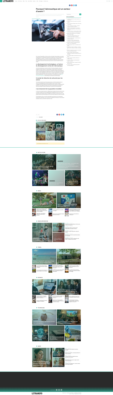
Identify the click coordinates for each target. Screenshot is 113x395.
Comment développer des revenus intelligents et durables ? (42, 301)
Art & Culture (20, 1)
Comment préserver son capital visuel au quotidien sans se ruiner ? (71, 357)
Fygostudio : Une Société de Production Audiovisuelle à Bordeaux (41, 214)
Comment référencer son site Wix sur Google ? (58, 210)
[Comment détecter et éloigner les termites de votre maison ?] (59, 135)
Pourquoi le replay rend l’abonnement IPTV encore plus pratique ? (73, 65)
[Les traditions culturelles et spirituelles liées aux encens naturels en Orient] (73, 178)
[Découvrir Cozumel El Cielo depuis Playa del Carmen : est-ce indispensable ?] (44, 256)
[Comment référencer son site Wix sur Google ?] (50, 210)
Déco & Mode (30, 1)
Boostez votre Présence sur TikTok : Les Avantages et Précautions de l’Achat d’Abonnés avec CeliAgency (74, 210)
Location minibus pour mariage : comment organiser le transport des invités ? (73, 26)
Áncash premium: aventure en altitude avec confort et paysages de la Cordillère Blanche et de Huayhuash (58, 266)
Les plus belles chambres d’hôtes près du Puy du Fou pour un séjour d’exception (42, 266)
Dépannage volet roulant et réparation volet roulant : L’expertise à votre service (72, 239)
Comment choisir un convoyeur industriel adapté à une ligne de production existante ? (41, 296)
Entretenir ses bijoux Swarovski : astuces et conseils (72, 232)
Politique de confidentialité (70, 392)
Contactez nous (45, 1)
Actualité (41, 117)
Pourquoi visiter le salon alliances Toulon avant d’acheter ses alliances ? (72, 224)
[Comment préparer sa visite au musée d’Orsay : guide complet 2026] (44, 162)
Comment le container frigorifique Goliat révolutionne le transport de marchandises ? (73, 40)
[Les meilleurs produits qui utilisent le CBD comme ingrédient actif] (50, 135)
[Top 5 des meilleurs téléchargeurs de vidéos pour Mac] (69, 200)
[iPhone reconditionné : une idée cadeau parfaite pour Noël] (50, 126)
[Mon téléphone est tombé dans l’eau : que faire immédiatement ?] (56, 333)
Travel (26, 1)
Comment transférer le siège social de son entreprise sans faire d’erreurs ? (58, 296)
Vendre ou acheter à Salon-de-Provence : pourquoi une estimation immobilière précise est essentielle (74, 53)
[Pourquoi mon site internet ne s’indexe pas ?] (67, 214)
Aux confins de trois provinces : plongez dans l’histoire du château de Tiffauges (74, 270)
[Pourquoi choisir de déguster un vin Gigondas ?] (59, 126)
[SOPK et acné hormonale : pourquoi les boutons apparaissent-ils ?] (42, 357)
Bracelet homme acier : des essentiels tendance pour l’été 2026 (72, 235)
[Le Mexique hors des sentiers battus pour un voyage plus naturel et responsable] (50, 271)
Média (23, 1)
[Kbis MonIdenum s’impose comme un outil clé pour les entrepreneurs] (44, 287)
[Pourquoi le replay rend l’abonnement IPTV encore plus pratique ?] (69, 317)
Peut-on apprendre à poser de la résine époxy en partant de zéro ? (74, 297)
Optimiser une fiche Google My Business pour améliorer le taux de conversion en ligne (58, 301)
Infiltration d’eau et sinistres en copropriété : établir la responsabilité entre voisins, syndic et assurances (74, 29)
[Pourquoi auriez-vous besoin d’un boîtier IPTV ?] (40, 135)
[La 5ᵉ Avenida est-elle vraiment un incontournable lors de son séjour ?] (34, 271)
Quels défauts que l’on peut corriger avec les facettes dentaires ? (72, 360)
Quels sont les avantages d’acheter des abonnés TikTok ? (58, 214)
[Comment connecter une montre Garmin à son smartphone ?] (44, 317)
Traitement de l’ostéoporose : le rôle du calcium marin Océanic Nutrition (72, 364)
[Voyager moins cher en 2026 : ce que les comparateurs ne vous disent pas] (67, 267)
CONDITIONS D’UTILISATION (77, 392)
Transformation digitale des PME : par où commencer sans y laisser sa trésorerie (73, 36)
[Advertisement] (50, 48)
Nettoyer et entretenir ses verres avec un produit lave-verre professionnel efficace (74, 50)
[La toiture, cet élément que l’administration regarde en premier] (58, 237)
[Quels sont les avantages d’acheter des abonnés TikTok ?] (50, 214)
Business (34, 1)
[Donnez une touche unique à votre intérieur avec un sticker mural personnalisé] (40, 126)
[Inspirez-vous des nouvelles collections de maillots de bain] (58, 227)
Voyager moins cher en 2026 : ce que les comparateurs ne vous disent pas (74, 266)
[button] (37, 131)
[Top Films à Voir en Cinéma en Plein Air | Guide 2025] (56, 178)
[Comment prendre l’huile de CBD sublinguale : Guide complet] (58, 362)
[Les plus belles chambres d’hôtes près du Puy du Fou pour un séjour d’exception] (34, 267)
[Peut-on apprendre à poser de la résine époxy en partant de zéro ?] (67, 297)
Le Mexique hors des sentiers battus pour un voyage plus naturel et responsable (58, 270)
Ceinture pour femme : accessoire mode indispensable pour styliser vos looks (71, 228)
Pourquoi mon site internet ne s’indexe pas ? (74, 214)
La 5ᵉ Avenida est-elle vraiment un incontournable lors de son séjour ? (42, 271)
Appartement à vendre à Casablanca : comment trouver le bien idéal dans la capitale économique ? (74, 48)
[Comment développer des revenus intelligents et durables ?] (34, 301)
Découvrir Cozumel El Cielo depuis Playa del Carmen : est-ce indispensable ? (73, 43)
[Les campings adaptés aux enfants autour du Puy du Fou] (69, 256)
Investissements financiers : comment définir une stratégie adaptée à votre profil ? (74, 301)
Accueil (16, 1)
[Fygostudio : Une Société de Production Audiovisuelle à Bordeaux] (34, 214)
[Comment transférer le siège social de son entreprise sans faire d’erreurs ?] (50, 297)
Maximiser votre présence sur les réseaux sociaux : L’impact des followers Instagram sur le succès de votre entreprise (42, 210)
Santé (37, 1)
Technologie (41, 1)
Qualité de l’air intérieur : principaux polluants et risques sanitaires (72, 353)
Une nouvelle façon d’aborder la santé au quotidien (71, 350)
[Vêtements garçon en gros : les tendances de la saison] (42, 232)
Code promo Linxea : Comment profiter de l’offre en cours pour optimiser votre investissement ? (74, 31)
